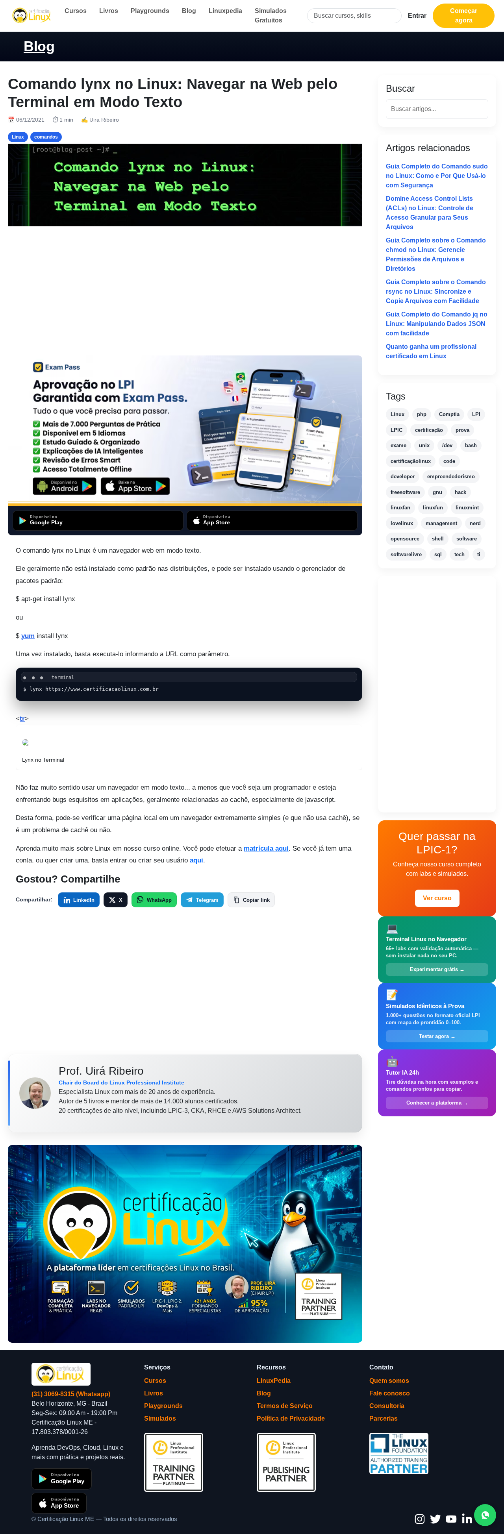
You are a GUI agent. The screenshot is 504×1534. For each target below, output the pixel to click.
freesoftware (405, 492)
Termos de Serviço (285, 1406)
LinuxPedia (274, 1380)
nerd (475, 523)
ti (478, 554)
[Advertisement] (185, 291)
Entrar (417, 15)
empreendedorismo (451, 476)
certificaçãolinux (411, 461)
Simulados (160, 1418)
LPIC (396, 430)
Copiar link (256, 900)
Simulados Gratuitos (271, 15)
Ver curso (437, 898)
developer (403, 476)
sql (438, 554)
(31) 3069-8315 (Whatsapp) (71, 1394)
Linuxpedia (225, 10)
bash (471, 445)
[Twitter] (435, 1519)
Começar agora (463, 15)
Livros (108, 10)
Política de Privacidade (291, 1418)
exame (398, 445)
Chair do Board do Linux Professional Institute (121, 1082)
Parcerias (383, 1418)
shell (438, 539)
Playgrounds (150, 10)
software (466, 539)
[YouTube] (451, 1519)
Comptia (449, 414)
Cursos (76, 10)
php (421, 414)
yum (28, 636)
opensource (405, 539)
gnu (437, 492)
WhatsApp (159, 900)
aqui (196, 860)
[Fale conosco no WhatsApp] (485, 1515)
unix (424, 445)
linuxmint (467, 508)
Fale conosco (389, 1393)
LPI (476, 414)
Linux (397, 414)
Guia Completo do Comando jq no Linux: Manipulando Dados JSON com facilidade (436, 324)
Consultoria (386, 1406)
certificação (429, 430)
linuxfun (433, 508)
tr (22, 718)
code (449, 461)
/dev (447, 445)
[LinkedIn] (466, 1519)
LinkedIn (83, 900)
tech (459, 554)
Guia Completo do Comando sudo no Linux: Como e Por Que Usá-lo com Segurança (437, 176)
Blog (189, 10)
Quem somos (389, 1380)
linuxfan (400, 508)
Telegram (207, 900)
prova (462, 430)
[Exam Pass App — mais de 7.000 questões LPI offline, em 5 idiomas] (185, 430)
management (441, 523)
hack (460, 492)
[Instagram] (419, 1519)
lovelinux (402, 523)
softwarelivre (406, 554)
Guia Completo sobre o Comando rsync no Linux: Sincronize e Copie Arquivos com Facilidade (436, 291)
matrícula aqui (266, 848)
